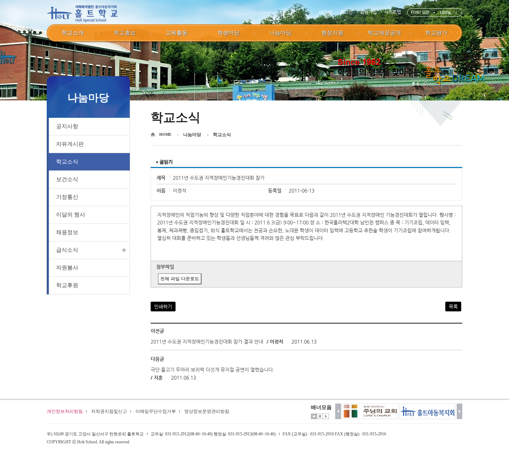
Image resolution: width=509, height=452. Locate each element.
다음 (460, 411)
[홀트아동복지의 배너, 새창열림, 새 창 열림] (427, 411)
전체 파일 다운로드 (179, 278)
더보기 (314, 416)
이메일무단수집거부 (155, 411)
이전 (338, 411)
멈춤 (320, 416)
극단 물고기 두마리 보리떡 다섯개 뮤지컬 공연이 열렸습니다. (212, 369)
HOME (325, 12)
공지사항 (67, 126)
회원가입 (368, 12)
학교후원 (67, 285)
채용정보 (67, 232)
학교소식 (67, 162)
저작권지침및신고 (109, 411)
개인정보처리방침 (65, 411)
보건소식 (67, 179)
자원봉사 (67, 268)
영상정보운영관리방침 (206, 411)
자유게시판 (70, 144)
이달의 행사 (70, 215)
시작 (326, 416)
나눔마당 (192, 134)
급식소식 (67, 250)
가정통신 (67, 197)
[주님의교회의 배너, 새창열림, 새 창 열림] (370, 411)
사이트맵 (392, 12)
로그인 (346, 12)
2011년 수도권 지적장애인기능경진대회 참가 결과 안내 (207, 341)
